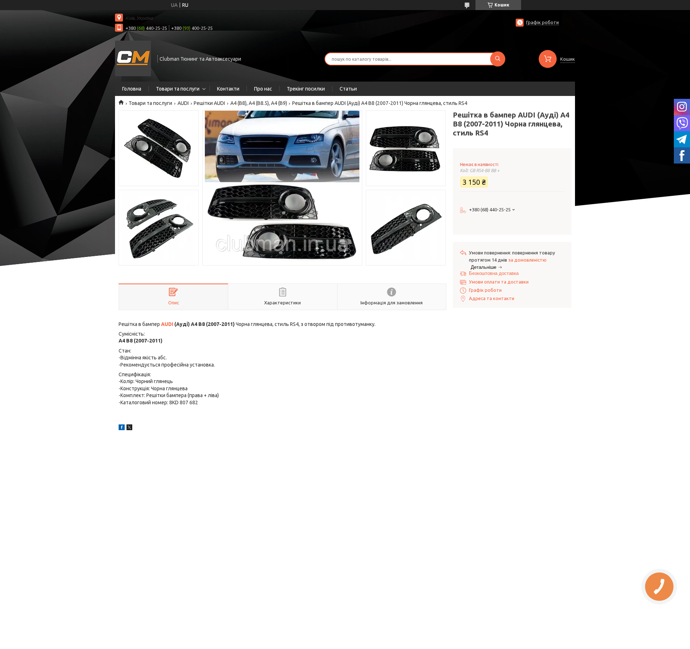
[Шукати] (497, 58)
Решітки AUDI (209, 103)
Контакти (228, 88)
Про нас (263, 88)
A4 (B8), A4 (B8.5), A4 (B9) (258, 103)
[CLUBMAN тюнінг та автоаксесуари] (133, 58)
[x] (129, 428)
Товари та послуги (177, 88)
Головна (131, 88)
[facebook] (122, 428)
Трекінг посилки (306, 88)
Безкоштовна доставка (494, 273)
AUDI (183, 103)
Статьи (348, 88)
